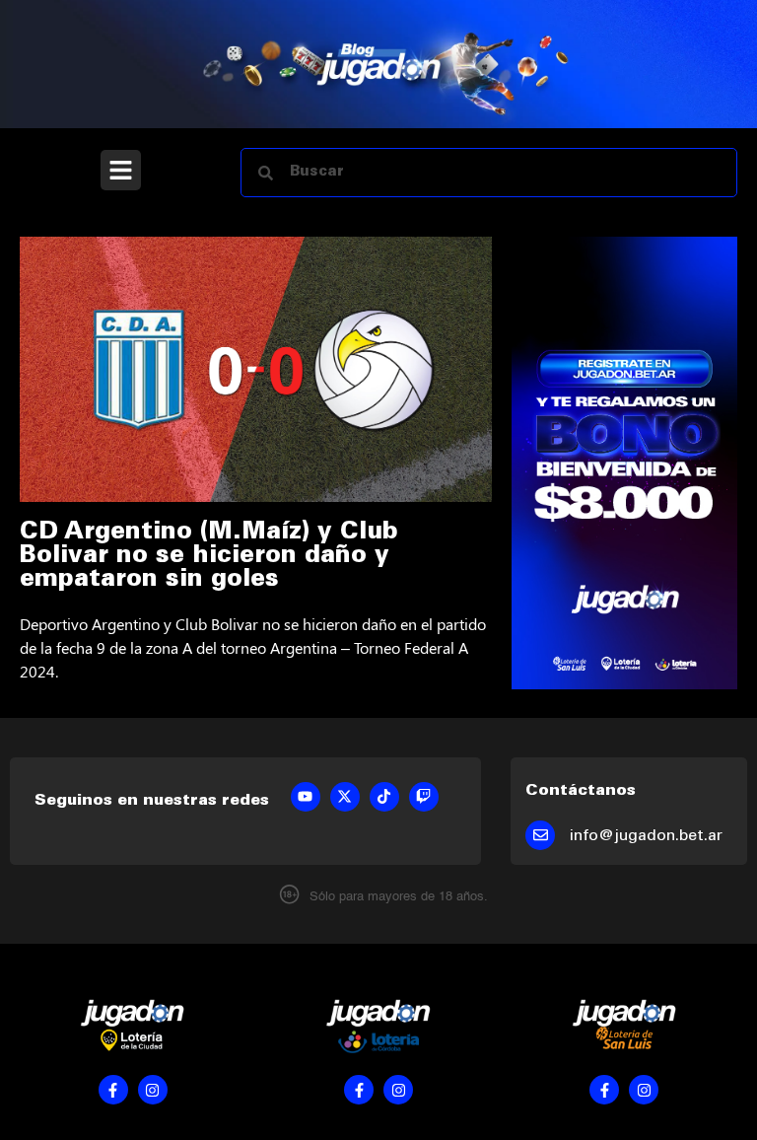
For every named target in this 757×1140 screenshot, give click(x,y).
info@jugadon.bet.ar (646, 836)
